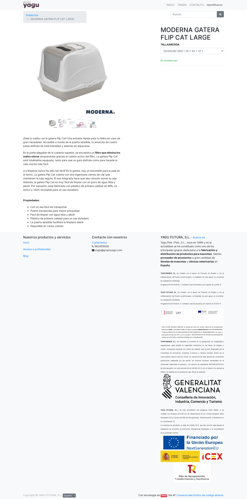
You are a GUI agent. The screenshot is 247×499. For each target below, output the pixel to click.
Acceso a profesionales (36, 249)
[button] (30, 62)
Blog (25, 255)
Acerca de (199, 237)
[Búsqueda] (220, 14)
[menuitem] (170, 4)
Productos (32, 15)
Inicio (26, 242)
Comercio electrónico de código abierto (199, 495)
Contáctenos (99, 242)
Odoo (163, 495)
